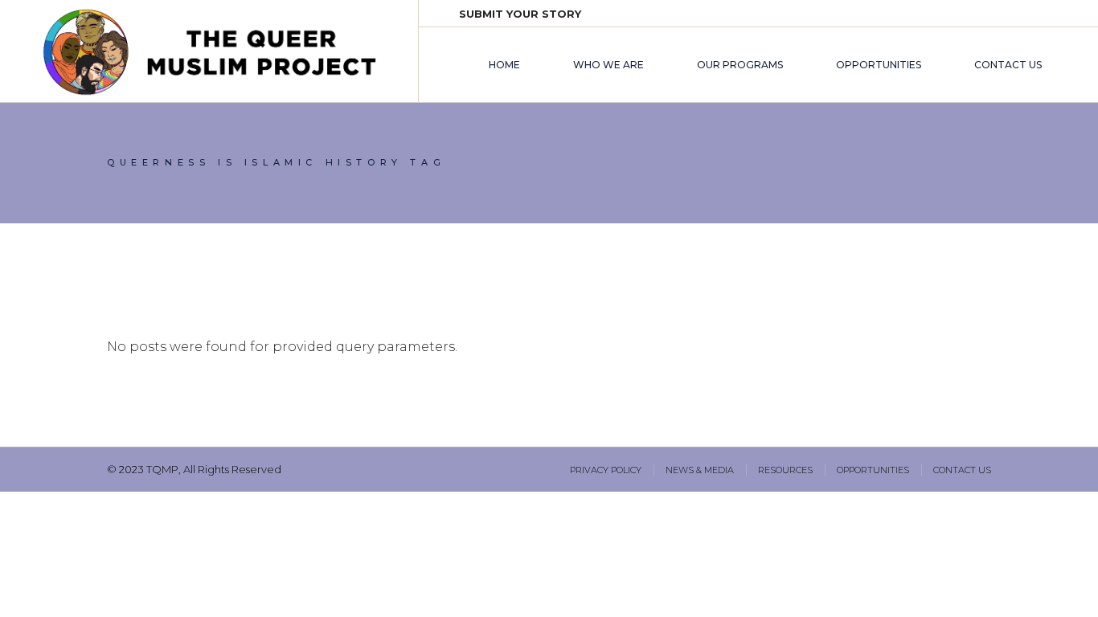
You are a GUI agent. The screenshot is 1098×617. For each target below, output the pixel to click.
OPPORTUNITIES (873, 470)
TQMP (162, 469)
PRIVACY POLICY (605, 470)
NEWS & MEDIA (700, 470)
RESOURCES (785, 470)
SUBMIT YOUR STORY (520, 13)
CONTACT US (962, 470)
